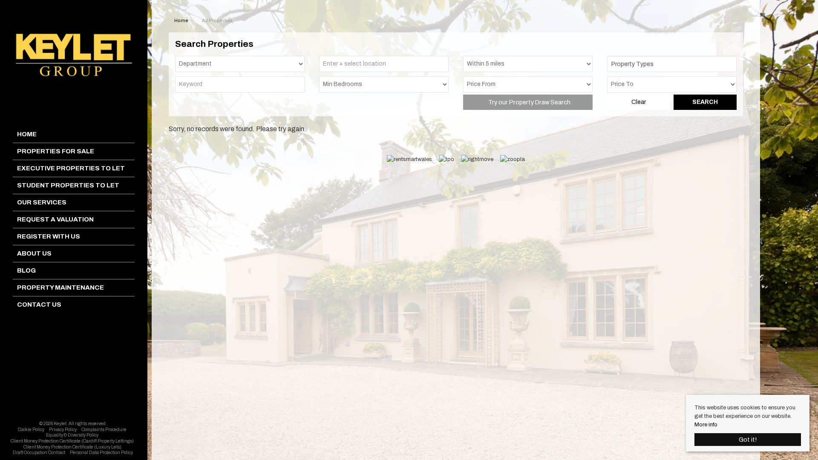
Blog (26, 270)
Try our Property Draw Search (528, 102)
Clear (638, 102)
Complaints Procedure (104, 429)
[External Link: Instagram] (74, 414)
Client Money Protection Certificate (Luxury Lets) (72, 447)
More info (705, 425)
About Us (34, 253)
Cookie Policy (31, 429)
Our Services (41, 202)
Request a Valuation (55, 219)
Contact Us (39, 304)
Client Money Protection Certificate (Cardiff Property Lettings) (72, 441)
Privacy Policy (63, 429)
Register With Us (48, 236)
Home (27, 134)
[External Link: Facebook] (71, 414)
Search (705, 102)
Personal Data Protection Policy (101, 452)
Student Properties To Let (68, 185)
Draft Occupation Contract (39, 452)
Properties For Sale (55, 151)
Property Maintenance (60, 287)
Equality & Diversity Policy (72, 435)
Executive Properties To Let (71, 168)
